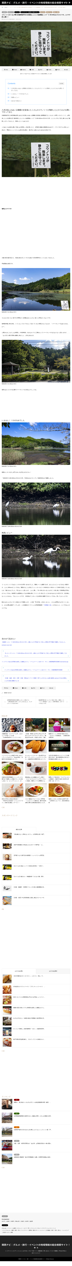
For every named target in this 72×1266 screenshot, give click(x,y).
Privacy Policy (62, 1251)
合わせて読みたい (16, 101)
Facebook (34, 1247)
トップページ (8, 1251)
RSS (37, 1247)
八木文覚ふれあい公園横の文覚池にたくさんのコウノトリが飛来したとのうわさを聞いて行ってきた (37, 89)
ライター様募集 (54, 1251)
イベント (9, 1228)
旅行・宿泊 (54, 1230)
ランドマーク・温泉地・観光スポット (30, 12)
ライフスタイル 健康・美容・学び (11, 1230)
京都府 (4, 12)
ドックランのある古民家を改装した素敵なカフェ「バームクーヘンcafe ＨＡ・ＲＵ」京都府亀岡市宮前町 (33, 670)
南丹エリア (10, 12)
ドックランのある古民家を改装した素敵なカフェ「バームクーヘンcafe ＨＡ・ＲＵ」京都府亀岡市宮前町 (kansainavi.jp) (35, 661)
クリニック (33, 1228)
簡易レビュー (15, 97)
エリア (3, 1221)
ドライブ (17, 12)
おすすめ (43, 12)
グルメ (38, 1228)
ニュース (49, 1228)
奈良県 (26, 1221)
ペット (54, 1228)
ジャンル (4, 1228)
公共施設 (48, 1230)
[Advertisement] (36, 192)
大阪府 (22, 1221)
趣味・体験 (56, 12)
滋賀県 (31, 1221)
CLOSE (61, 83)
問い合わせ (46, 1251)
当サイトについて (36, 1253)
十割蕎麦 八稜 (47, 605)
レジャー (42, 1230)
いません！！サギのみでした (19, 94)
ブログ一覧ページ (32, 1251)
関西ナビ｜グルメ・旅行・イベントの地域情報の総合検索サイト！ (36, 1244)
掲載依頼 (40, 1251)
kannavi (10, 692)
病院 (12, 1232)
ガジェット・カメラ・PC (23, 1228)
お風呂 (14, 1228)
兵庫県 (12, 1221)
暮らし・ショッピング (63, 1230)
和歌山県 (17, 1221)
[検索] (65, 2)
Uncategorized (5, 1219)
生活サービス (6, 1232)
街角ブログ (49, 12)
